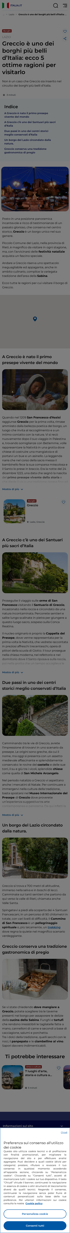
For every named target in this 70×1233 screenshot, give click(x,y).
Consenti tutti (35, 1225)
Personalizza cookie (35, 1214)
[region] (35, 1180)
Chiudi (64, 1132)
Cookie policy (34, 1203)
